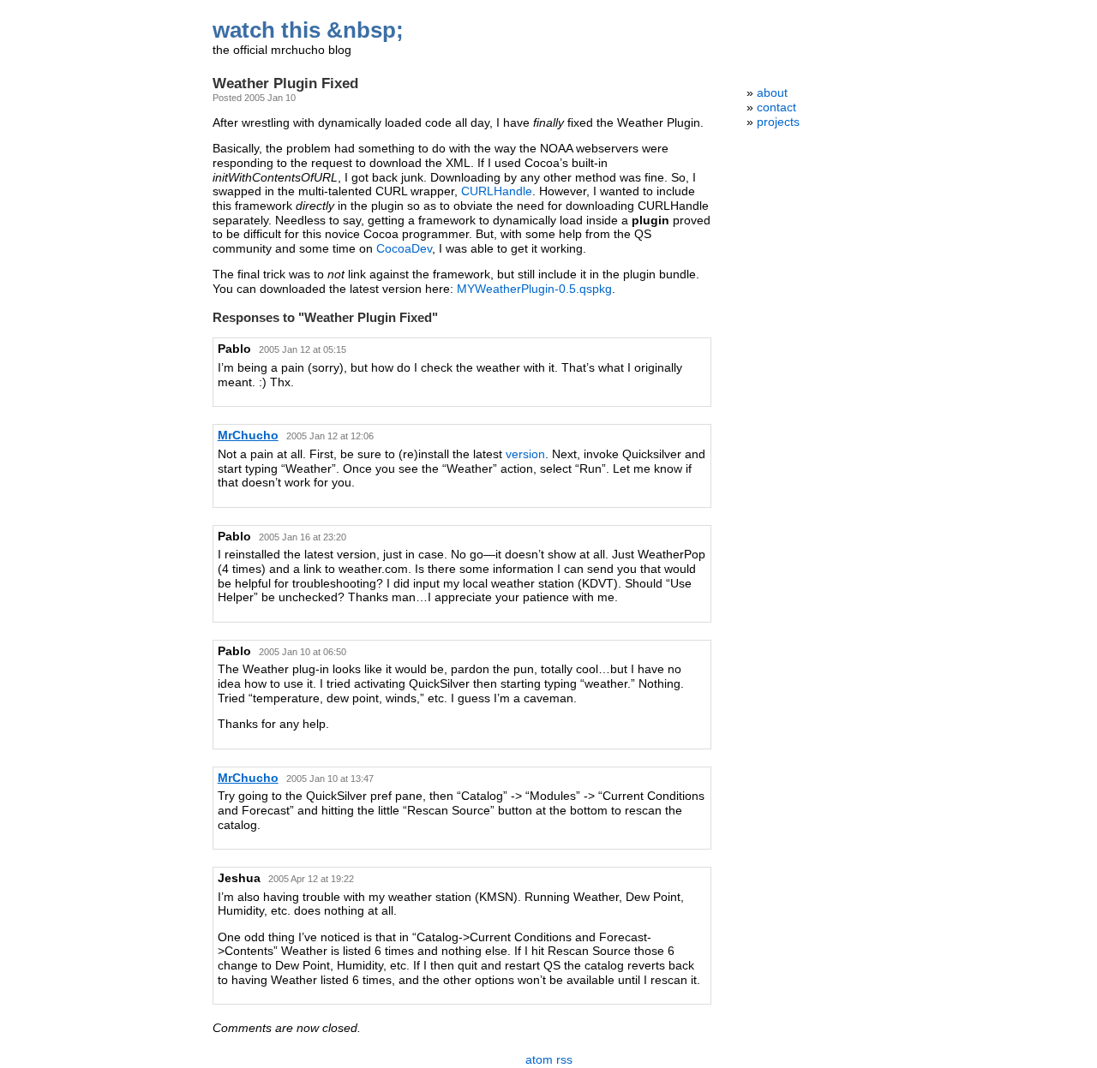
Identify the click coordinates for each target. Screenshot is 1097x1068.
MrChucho (248, 435)
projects (778, 122)
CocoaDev (404, 248)
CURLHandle (496, 191)
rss (564, 1059)
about (772, 93)
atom (539, 1059)
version (525, 454)
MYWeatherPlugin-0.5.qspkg (534, 289)
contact (776, 107)
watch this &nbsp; (308, 30)
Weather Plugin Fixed (285, 83)
